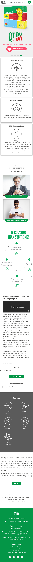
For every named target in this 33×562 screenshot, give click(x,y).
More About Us (8, 363)
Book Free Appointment (16, 196)
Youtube (22, 557)
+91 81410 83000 (17, 526)
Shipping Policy (16, 550)
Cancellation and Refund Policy (16, 552)
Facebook (10, 557)
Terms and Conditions (16, 549)
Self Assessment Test (16, 220)
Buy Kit (16, 483)
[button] (12, 55)
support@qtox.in (17, 528)
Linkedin (18, 557)
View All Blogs (16, 376)
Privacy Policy (16, 547)
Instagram (14, 557)
